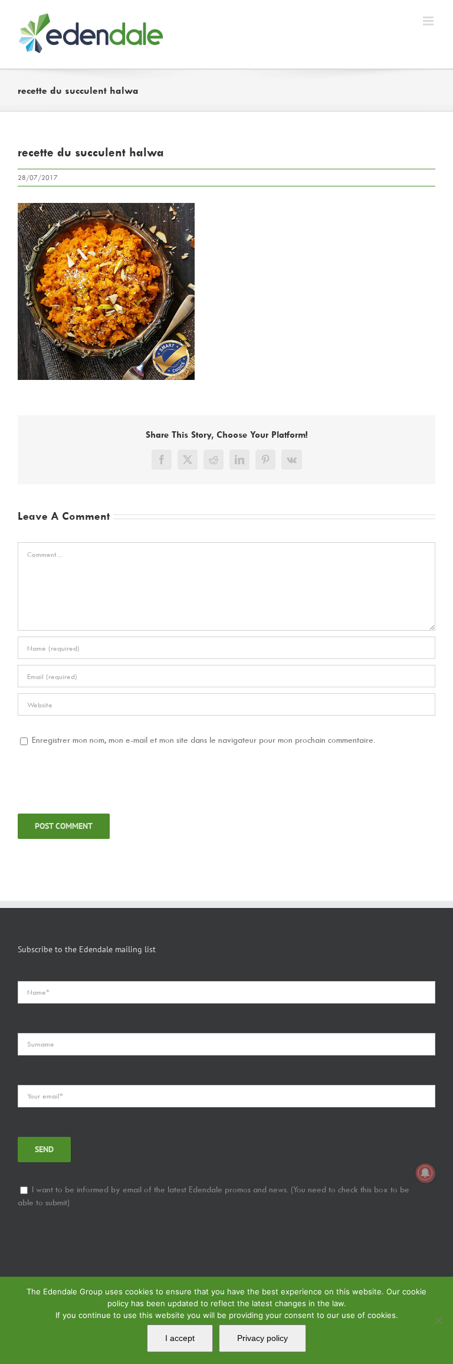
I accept (180, 1338)
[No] (438, 1320)
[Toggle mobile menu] (429, 21)
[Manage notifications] (425, 1172)
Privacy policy (262, 1338)
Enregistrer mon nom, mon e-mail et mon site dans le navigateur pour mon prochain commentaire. (203, 740)
